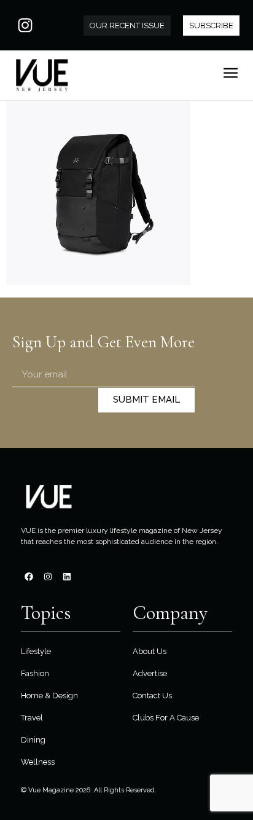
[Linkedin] (67, 577)
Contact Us (152, 695)
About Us (149, 651)
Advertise (150, 673)
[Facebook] (29, 577)
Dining (33, 739)
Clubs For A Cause (166, 717)
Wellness (38, 762)
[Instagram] (25, 25)
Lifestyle (36, 651)
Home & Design (49, 695)
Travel (32, 717)
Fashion (35, 673)
